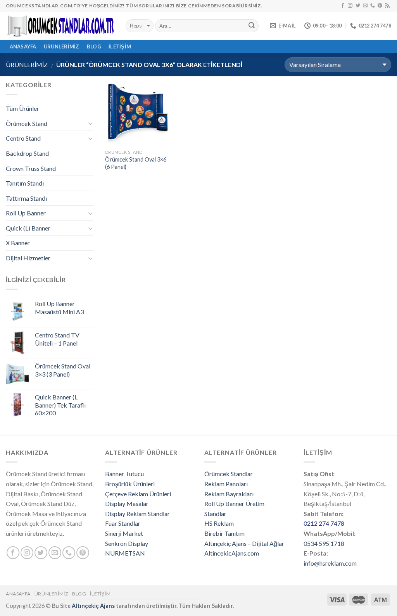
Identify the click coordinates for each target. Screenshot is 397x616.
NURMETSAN (125, 553)
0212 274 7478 (324, 523)
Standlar (215, 513)
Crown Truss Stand (31, 168)
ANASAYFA (23, 46)
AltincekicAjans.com (231, 553)
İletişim (120, 46)
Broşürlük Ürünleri (130, 483)
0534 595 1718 (324, 543)
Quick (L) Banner (28, 228)
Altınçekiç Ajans (93, 605)
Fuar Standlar (122, 523)
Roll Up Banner (26, 213)
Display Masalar (126, 503)
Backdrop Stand (27, 153)
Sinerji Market (124, 533)
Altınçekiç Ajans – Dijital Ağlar (244, 543)
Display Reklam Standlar (137, 513)
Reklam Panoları (226, 483)
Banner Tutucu (124, 473)
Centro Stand (23, 138)
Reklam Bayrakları (229, 493)
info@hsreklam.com (330, 563)
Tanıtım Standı (25, 183)
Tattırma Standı (26, 198)
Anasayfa (18, 594)
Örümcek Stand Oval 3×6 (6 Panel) (135, 163)
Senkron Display (126, 543)
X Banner (18, 242)
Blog (94, 46)
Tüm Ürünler (22, 108)
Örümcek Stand (26, 123)
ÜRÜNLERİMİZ (61, 46)
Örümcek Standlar (228, 473)
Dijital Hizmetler (28, 258)
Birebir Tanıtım (224, 533)
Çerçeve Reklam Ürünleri (138, 493)
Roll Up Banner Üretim (234, 503)
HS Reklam (219, 523)
